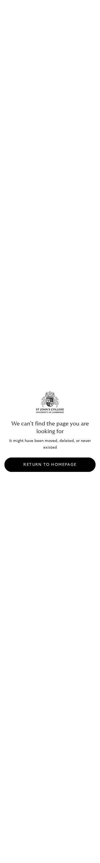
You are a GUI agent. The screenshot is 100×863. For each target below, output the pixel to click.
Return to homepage (49, 465)
